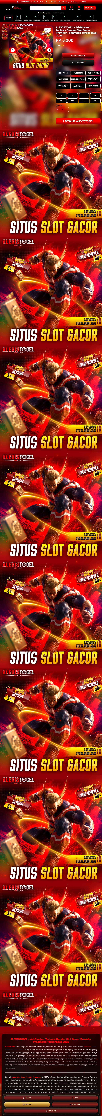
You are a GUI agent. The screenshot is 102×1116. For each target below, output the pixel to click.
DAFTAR (28, 1104)
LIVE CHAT (52, 1110)
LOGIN (76, 1098)
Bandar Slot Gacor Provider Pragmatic (25, 1077)
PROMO (28, 1098)
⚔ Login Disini (78, 62)
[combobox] (45, 8)
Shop (8, 9)
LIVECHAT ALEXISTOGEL (78, 121)
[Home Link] (19, 8)
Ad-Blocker (87, 1047)
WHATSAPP (76, 1104)
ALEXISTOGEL (10, 1047)
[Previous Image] (12, 50)
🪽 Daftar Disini (78, 55)
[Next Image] (49, 50)
